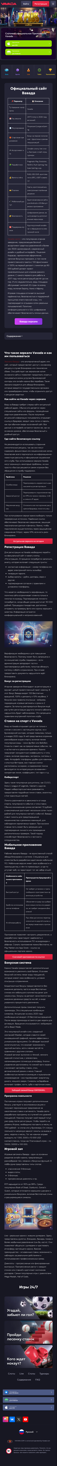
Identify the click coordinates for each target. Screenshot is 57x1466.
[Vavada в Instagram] (5, 1419)
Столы (31, 1373)
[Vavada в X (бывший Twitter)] (19, 1419)
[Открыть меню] (53, 4)
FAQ (37, 1379)
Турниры (44, 1373)
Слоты (11, 1373)
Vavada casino (14, 239)
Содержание (24, 1379)
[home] (8, 4)
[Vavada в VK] (12, 1419)
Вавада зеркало (29, 321)
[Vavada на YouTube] (25, 1419)
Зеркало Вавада (11, 361)
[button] (54, 17)
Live (22, 1373)
